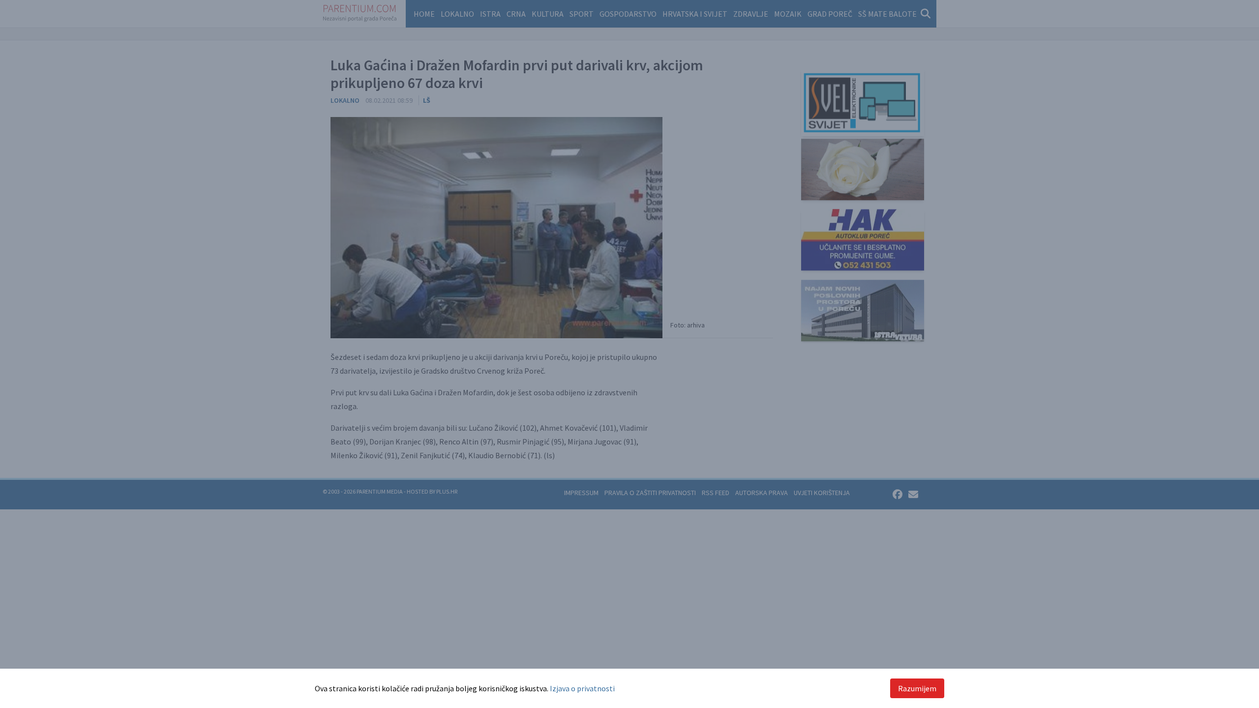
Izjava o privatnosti (582, 688)
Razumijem (917, 688)
